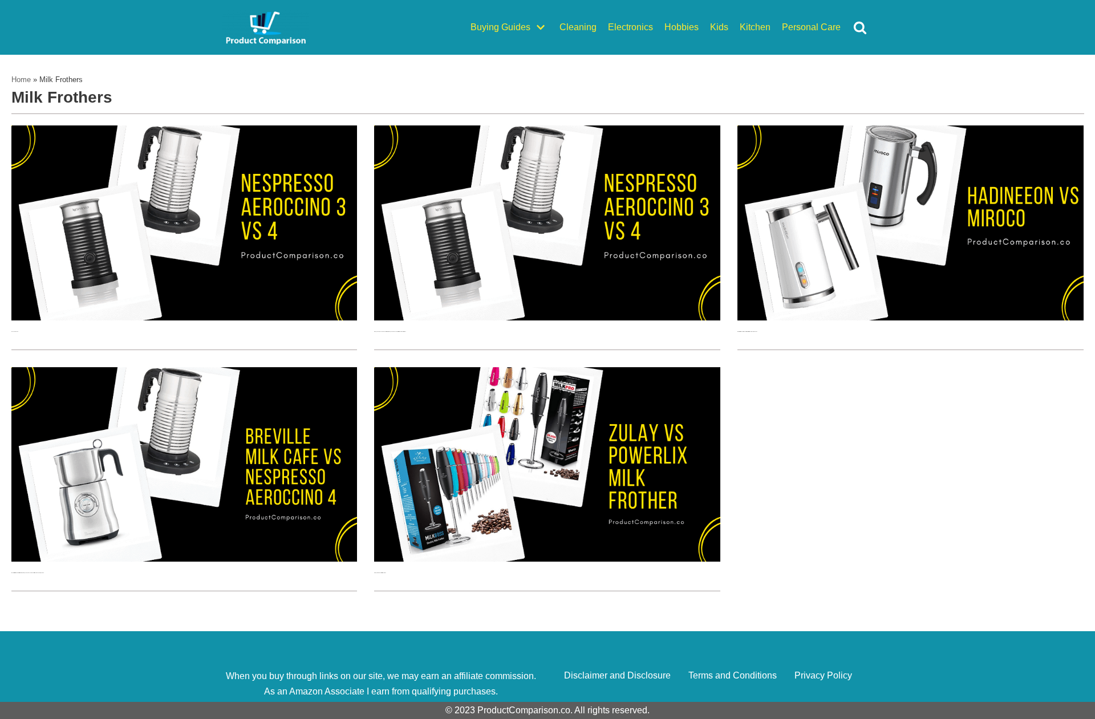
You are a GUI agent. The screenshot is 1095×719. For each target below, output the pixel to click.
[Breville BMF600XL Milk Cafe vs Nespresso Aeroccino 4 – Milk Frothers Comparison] (184, 558)
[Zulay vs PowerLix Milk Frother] (547, 558)
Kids (719, 27)
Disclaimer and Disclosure (617, 675)
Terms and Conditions (732, 675)
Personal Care (811, 27)
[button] (860, 27)
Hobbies (681, 27)
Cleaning (578, 27)
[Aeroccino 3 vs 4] (184, 317)
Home (21, 79)
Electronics (630, 27)
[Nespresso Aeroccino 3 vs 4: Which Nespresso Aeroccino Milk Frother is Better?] (547, 317)
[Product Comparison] (265, 27)
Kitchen (755, 27)
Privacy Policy (823, 675)
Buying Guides (500, 27)
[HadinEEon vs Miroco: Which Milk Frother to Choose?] (910, 317)
